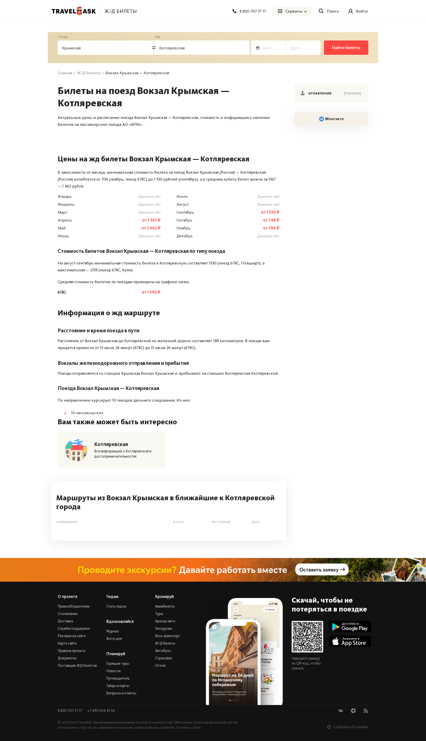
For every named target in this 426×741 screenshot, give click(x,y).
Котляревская (111, 444)
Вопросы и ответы (121, 693)
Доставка (65, 621)
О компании (67, 613)
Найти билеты (346, 47)
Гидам (112, 596)
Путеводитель (117, 678)
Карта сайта (67, 643)
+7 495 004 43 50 (101, 710)
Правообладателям (73, 606)
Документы (67, 658)
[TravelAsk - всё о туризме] (74, 11)
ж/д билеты (121, 11)
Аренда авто (165, 621)
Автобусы (163, 650)
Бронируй (164, 596)
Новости (113, 671)
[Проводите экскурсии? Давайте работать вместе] (213, 570)
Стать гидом (116, 606)
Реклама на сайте (72, 636)
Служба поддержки (74, 628)
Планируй (115, 653)
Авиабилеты (165, 606)
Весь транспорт (167, 636)
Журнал (112, 631)
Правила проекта (71, 650)
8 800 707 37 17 (70, 710)
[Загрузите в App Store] (350, 641)
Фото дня (114, 638)
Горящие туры (117, 663)
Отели (160, 665)
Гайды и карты (117, 686)
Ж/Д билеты (165, 643)
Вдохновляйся (120, 621)
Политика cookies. (188, 727)
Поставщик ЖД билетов (77, 665)
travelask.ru (143, 722)
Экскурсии (163, 628)
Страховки (163, 658)
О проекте (67, 596)
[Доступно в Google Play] (350, 626)
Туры (159, 613)
